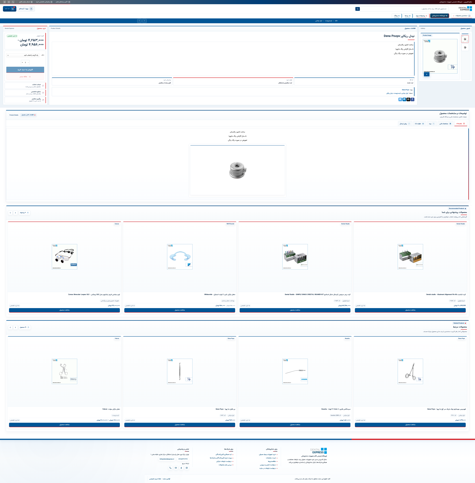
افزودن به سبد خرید (25, 69)
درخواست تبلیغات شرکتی (224, 461)
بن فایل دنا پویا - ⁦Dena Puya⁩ (225, 409)
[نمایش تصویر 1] (465, 39)
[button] (25, 77)
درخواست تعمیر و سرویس (268, 465)
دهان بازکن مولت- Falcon (111, 409)
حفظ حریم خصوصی (155, 479)
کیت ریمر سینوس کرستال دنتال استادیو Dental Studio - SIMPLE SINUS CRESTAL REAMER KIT (317, 294)
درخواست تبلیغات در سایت (267, 468)
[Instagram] (187, 468)
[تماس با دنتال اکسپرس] (13, 2)
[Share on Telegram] (400, 99)
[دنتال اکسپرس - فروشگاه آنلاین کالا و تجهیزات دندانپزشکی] (465, 8)
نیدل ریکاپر (389, 93)
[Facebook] (181, 468)
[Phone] (170, 468)
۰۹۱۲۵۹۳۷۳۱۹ (183, 459)
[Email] (176, 468)
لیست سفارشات (271, 458)
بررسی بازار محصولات (225, 465)
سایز (43, 55)
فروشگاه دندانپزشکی (438, 16)
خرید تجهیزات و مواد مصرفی (267, 454)
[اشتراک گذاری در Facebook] (412, 99)
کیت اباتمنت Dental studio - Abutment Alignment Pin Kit (446, 294)
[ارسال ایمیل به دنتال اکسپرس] (8, 2)
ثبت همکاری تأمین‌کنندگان (224, 454)
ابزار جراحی (318, 21)
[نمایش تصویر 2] (465, 47)
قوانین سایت (166, 479)
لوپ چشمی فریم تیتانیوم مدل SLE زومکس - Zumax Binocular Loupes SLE (94, 294)
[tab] (460, 123)
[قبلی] (10, 213)
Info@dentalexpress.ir (167, 459)
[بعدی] (15, 213)
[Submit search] (357, 9)
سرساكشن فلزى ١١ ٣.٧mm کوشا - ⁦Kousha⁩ (335, 409)
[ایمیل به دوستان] (408, 99)
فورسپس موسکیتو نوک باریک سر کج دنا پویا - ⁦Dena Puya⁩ (446, 409)
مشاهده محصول (64, 310)
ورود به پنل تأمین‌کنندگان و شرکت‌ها (221, 458)
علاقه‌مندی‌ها (272, 461)
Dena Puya (405, 90)
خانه (336, 21)
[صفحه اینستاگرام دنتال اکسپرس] (4, 2)
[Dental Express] (318, 451)
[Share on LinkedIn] (404, 99)
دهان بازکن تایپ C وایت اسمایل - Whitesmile (219, 294)
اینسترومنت (328, 21)
